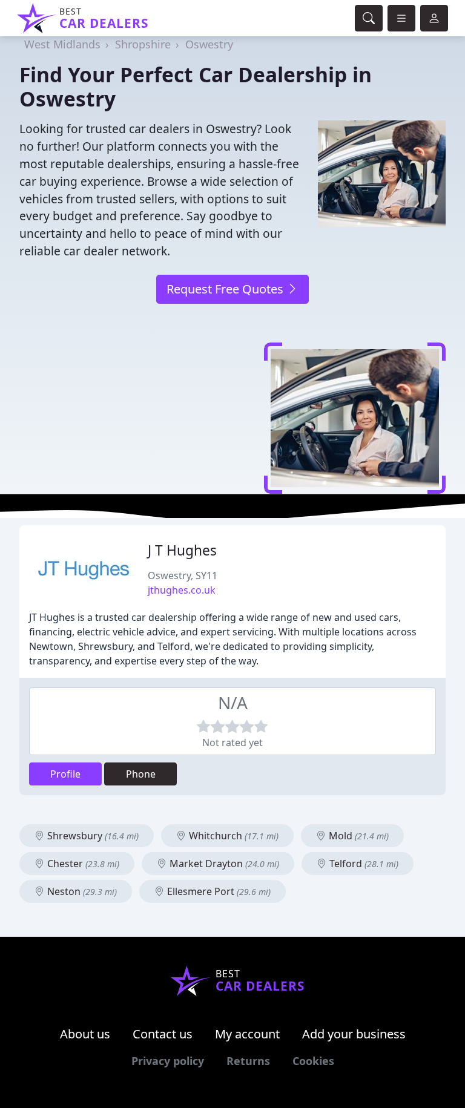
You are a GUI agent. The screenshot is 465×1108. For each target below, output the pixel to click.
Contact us (163, 1034)
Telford (362, 863)
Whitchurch (232, 835)
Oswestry (209, 44)
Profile (65, 774)
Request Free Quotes (226, 289)
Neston (81, 891)
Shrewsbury (92, 835)
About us (85, 1034)
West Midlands (62, 44)
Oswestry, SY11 (182, 575)
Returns (248, 1061)
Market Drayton (223, 863)
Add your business (354, 1034)
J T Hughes (182, 550)
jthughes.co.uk (182, 590)
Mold (357, 835)
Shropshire (143, 44)
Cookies (313, 1061)
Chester (82, 863)
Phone (141, 774)
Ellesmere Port (218, 891)
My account (247, 1034)
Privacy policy (167, 1061)
